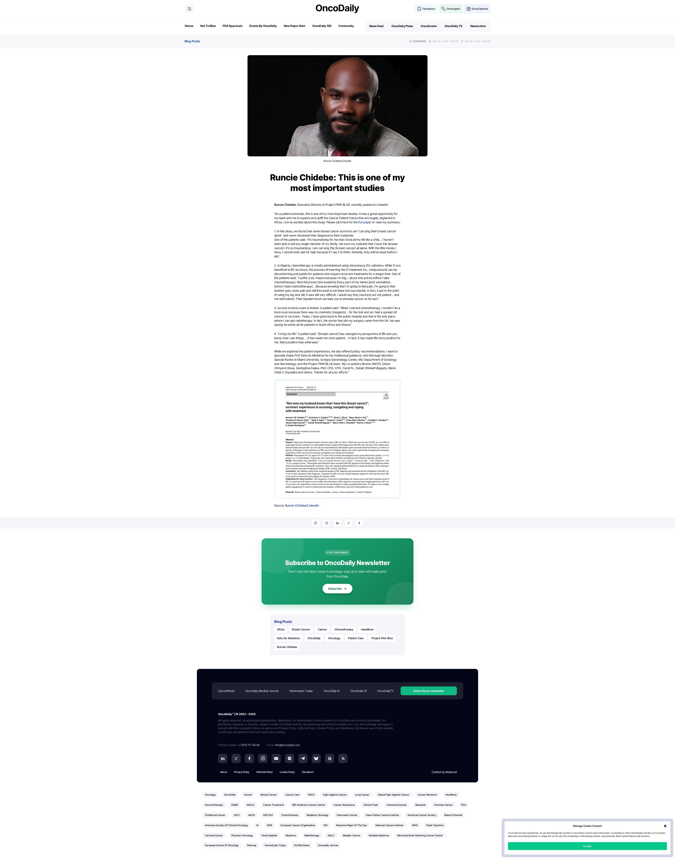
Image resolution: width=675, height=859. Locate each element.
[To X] (348, 523)
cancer (322, 629)
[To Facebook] (359, 523)
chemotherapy (344, 629)
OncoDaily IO (332, 691)
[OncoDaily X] (236, 758)
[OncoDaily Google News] (329, 758)
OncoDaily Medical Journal (262, 691)
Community (346, 26)
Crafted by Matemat (444, 772)
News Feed (376, 26)
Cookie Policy (287, 771)
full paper (364, 222)
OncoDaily (314, 638)
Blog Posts (192, 41)
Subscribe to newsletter (428, 691)
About (223, 771)
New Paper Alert (295, 26)
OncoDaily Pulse (402, 26)
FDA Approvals (232, 26)
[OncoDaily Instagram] (262, 758)
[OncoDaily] (337, 8)
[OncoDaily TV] (276, 758)
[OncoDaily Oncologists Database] (443, 9)
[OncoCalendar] (469, 9)
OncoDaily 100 (321, 26)
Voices (189, 26)
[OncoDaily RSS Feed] (343, 758)
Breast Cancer (301, 629)
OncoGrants (429, 26)
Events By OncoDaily (263, 26)
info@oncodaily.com (287, 745)
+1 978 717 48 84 (249, 745)
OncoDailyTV (385, 691)
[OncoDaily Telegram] (302, 758)
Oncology (334, 638)
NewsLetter (478, 26)
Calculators (428, 8)
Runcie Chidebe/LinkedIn (302, 505)
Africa (280, 629)
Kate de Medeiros (288, 638)
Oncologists (453, 8)
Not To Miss (208, 26)
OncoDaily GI (359, 691)
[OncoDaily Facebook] (249, 758)
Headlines (367, 629)
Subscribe (335, 588)
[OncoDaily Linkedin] (222, 758)
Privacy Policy (241, 771)
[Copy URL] (315, 523)
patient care (356, 638)
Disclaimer (308, 771)
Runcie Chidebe (287, 647)
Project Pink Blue (382, 638)
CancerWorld (226, 691)
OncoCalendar (480, 8)
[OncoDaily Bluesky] (316, 758)
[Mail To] (326, 523)
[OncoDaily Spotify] (289, 758)
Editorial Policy (264, 771)
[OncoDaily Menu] (189, 8)
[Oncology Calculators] (419, 9)
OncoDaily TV (454, 26)
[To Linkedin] (337, 523)
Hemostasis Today (301, 691)
